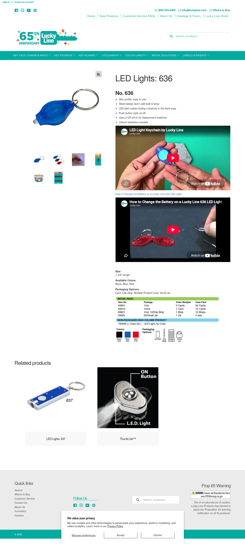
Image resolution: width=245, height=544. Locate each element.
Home (91, 16)
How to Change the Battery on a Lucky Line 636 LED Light (148, 194)
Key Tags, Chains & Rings (31, 55)
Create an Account (24, 2)
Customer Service (25, 498)
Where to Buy (22, 494)
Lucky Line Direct (217, 16)
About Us (166, 16)
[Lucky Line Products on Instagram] (22, 10)
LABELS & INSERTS (195, 55)
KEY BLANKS (87, 55)
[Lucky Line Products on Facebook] (16, 10)
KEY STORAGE (63, 55)
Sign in (6, 2)
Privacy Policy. (115, 526)
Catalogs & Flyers (189, 16)
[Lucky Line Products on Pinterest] (35, 10)
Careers (19, 515)
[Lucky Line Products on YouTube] (29, 10)
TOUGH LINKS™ (135, 55)
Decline (158, 535)
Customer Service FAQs (139, 16)
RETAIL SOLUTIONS (164, 55)
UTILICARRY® (110, 55)
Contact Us (21, 502)
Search (19, 490)
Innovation (20, 511)
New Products (109, 16)
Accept (120, 535)
